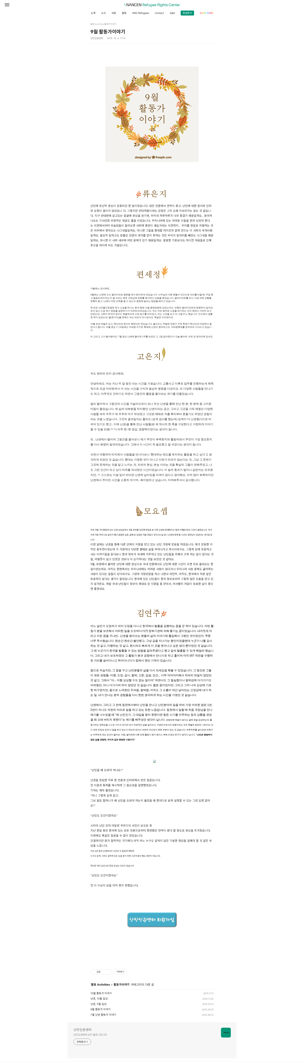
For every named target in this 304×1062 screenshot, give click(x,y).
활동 (124, 12)
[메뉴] (7, 4)
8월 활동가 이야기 (100, 1009)
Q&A (172, 12)
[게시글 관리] (108, 971)
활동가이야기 (121, 984)
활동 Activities (100, 984)
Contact (159, 12)
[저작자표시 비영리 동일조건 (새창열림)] (132, 971)
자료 (114, 12)
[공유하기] (104, 971)
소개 (93, 12)
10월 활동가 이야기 (101, 993)
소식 (103, 12)
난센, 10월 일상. (99, 998)
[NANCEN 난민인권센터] (152, 5)
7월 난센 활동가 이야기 (103, 1014)
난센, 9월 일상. (98, 1004)
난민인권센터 (82, 1030)
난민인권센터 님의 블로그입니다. (90, 1034)
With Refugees (140, 12)
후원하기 (187, 12)
